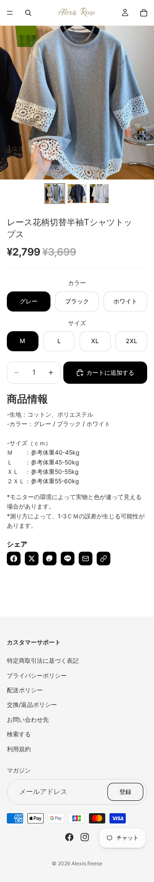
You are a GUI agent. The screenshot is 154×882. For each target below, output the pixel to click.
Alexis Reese (86, 863)
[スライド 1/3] (54, 193)
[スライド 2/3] (77, 193)
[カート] (143, 12)
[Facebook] (69, 837)
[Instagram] (85, 837)
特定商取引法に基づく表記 (43, 660)
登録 (125, 791)
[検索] (28, 12)
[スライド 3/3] (99, 193)
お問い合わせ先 (28, 719)
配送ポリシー (25, 690)
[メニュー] (10, 13)
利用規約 (19, 748)
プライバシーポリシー (37, 675)
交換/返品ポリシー (32, 704)
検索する (19, 734)
